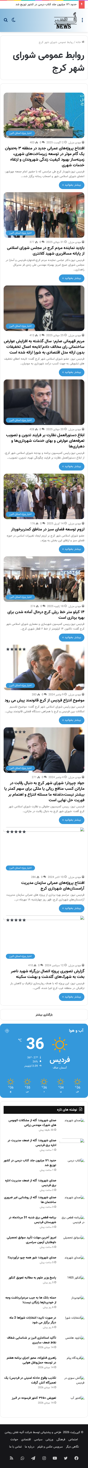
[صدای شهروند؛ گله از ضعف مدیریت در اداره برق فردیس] (72, 1146)
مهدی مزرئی (74, 143)
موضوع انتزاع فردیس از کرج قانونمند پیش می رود (44, 700)
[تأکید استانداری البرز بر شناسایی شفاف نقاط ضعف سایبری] (72, 1344)
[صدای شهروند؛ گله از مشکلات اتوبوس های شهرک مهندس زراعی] (72, 1126)
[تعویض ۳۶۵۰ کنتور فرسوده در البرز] (72, 1404)
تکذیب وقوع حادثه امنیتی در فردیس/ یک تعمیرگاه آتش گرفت (30, 1380)
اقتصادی (26, 1439)
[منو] (82, 22)
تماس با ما (15, 1447)
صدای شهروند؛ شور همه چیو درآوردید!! (32, 1257)
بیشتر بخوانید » (71, 185)
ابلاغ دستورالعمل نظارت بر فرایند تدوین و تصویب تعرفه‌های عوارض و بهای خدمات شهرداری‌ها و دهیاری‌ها (45, 441)
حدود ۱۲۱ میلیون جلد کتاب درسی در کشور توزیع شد (46, 4)
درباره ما (29, 1447)
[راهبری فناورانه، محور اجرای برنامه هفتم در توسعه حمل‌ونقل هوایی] (72, 1364)
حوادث (14, 1439)
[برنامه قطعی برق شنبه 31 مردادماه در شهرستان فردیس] (72, 1223)
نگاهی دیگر (72, 1447)
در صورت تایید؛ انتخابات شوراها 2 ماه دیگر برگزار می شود (32, 1320)
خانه (79, 42)
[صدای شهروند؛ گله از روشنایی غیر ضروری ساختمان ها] (72, 1203)
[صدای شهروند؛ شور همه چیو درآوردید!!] (72, 1264)
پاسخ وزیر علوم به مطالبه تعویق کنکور (32, 1277)
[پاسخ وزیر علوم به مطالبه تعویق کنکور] (72, 1284)
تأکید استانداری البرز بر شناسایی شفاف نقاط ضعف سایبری (31, 1340)
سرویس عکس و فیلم (50, 1447)
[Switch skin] (13, 22)
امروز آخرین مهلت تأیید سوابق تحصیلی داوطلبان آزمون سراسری (31, 1240)
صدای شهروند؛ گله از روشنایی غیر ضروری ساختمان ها (30, 1200)
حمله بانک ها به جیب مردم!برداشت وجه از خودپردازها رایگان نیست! (30, 1300)
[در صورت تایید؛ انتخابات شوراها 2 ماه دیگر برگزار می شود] (72, 1324)
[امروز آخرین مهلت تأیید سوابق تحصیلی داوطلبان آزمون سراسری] (72, 1243)
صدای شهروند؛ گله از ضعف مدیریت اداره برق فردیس (30, 1183)
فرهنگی (60, 1439)
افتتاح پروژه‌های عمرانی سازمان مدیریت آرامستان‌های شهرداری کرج (52, 886)
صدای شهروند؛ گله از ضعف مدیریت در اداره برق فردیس (32, 1143)
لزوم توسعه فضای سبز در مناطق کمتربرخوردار (47, 529)
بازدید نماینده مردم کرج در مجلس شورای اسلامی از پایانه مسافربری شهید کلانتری (45, 251)
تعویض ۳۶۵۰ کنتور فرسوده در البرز (34, 1398)
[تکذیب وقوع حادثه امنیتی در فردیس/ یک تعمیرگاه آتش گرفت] (72, 1384)
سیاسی (38, 1439)
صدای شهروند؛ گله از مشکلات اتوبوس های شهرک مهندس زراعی (32, 1123)
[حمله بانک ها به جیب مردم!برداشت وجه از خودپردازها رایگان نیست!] (72, 1304)
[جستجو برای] (5, 22)
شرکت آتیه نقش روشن (18, 1432)
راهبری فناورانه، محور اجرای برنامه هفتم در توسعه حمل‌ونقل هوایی (31, 1360)
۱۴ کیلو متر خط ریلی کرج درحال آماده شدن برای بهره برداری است (45, 615)
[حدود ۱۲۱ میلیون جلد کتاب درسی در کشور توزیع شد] (72, 1166)
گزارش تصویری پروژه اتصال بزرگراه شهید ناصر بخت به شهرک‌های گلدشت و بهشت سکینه (47, 974)
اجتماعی (73, 1439)
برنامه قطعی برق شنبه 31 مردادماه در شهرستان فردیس (32, 1220)
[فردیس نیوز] (65, 20)
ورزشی (49, 1439)
